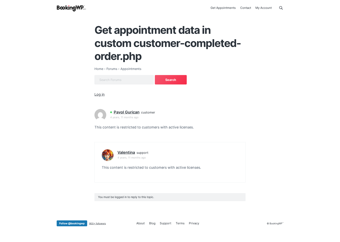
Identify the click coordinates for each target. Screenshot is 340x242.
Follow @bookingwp (72, 223)
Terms (180, 223)
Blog (152, 223)
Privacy (194, 223)
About (140, 223)
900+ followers (97, 223)
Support (165, 223)
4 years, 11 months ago (124, 117)
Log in (99, 94)
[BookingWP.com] (71, 8)
